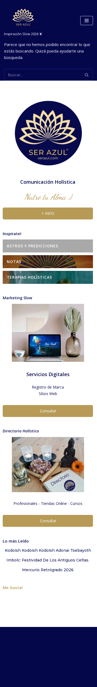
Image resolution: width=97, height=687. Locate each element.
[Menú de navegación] (86, 20)
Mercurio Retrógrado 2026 (48, 569)
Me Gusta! (13, 587)
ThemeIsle (69, 681)
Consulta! (48, 410)
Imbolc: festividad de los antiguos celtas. (47, 560)
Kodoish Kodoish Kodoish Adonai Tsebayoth (48, 550)
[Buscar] (87, 75)
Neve (23, 681)
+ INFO (47, 213)
